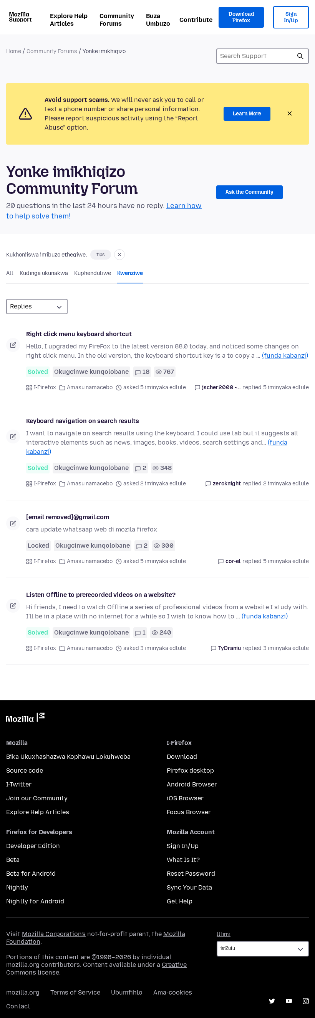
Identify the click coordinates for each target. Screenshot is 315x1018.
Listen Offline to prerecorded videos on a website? (101, 594)
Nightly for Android (35, 901)
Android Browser (192, 784)
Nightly (17, 887)
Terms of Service (75, 992)
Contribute (195, 19)
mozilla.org (23, 992)
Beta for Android (31, 873)
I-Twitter (19, 784)
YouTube (289, 1001)
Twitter (272, 1001)
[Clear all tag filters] (119, 254)
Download (182, 756)
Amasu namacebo (90, 387)
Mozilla (25, 719)
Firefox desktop (190, 770)
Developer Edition (33, 846)
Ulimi (223, 934)
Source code (24, 770)
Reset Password (191, 873)
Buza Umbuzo (158, 19)
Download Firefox (241, 17)
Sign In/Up (291, 17)
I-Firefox (45, 387)
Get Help (179, 901)
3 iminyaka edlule (286, 648)
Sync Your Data (189, 887)
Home (13, 51)
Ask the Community (249, 192)
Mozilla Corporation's (54, 934)
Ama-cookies (172, 992)
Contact (18, 1006)
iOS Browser (185, 798)
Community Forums (116, 19)
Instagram (306, 1001)
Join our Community (37, 798)
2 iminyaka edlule (286, 483)
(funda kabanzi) (285, 355)
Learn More (247, 113)
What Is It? (183, 859)
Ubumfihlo (127, 992)
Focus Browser (189, 812)
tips (100, 254)
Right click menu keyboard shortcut (79, 334)
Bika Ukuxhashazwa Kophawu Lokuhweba (68, 756)
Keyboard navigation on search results (82, 421)
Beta (13, 859)
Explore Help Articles (69, 19)
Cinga (300, 56)
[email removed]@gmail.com (67, 517)
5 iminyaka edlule (286, 387)
